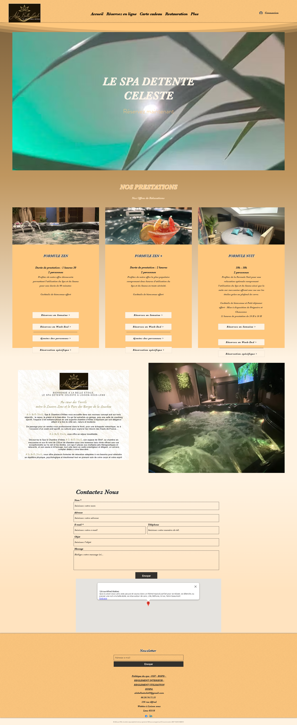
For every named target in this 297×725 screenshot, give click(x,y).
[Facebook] (146, 716)
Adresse (78, 512)
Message (78, 549)
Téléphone (153, 525)
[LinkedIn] (150, 716)
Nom (77, 500)
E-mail (78, 525)
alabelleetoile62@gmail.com (149, 693)
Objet (77, 537)
